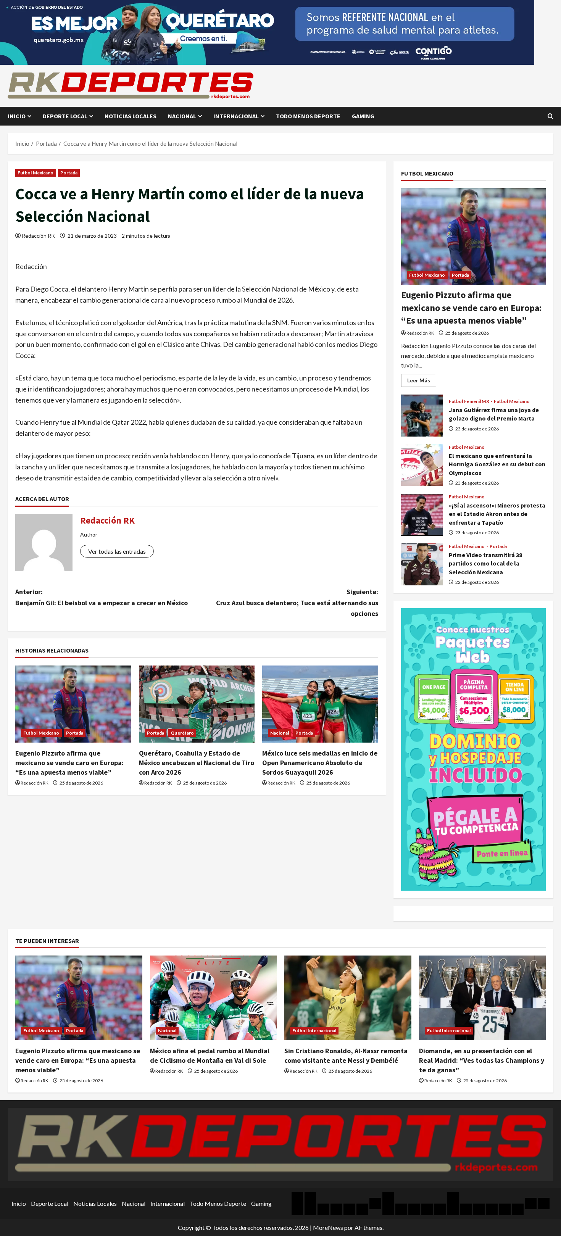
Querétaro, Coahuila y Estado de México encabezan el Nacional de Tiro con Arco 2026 (196, 763)
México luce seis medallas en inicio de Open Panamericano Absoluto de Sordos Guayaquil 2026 (319, 763)
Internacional (236, 116)
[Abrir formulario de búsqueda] (550, 116)
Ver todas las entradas (117, 551)
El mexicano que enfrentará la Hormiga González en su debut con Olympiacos (422, 465)
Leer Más (421, 382)
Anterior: (101, 597)
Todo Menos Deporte (308, 116)
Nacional (182, 116)
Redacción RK (38, 235)
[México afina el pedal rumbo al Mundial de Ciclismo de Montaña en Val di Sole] (213, 998)
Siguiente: (297, 602)
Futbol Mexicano (36, 173)
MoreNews (328, 1227)
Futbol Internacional (314, 1030)
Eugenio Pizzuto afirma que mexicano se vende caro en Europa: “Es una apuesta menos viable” (69, 763)
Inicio (17, 116)
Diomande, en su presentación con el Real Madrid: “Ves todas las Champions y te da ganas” (481, 1060)
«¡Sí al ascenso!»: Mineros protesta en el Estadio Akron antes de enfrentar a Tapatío (422, 515)
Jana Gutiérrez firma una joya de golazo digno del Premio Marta (422, 416)
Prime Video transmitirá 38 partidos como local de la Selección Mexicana (422, 564)
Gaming (363, 116)
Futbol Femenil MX (469, 401)
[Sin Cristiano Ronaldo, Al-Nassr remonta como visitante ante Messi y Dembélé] (347, 998)
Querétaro (182, 733)
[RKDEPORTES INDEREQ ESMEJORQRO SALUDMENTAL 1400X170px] (267, 31)
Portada (69, 173)
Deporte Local (65, 116)
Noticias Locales (130, 116)
